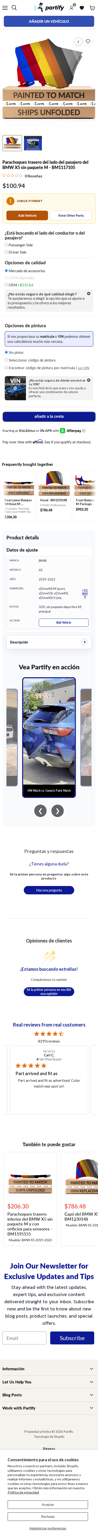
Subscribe (72, 1337)
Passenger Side (21, 245)
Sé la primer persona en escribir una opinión (49, 991)
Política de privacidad (23, 1492)
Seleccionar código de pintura (32, 360)
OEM (20, 285)
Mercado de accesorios (26, 271)
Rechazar (48, 1516)
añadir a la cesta (49, 416)
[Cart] (92, 8)
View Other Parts (71, 215)
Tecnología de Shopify (49, 1436)
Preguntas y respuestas (49, 851)
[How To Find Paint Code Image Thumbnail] (33, 143)
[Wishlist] (82, 8)
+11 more (85, 593)
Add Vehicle (27, 215)
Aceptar (48, 1504)
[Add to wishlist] (88, 41)
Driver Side (17, 252)
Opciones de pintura (25, 325)
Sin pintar (16, 352)
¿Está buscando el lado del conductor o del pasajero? (45, 235)
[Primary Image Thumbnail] (12, 143)
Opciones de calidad (25, 262)
